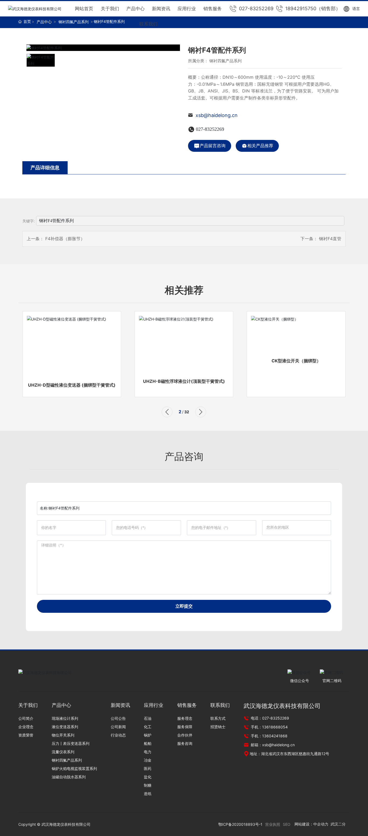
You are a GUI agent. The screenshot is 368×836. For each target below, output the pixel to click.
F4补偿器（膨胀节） (65, 238)
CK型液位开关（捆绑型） (296, 360)
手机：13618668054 (269, 727)
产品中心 (44, 21)
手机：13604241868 (268, 736)
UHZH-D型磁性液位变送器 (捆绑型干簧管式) (72, 385)
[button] (167, 412)
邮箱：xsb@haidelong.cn (272, 744)
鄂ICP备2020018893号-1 (240, 824)
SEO (286, 824)
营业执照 (272, 824)
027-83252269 (256, 8)
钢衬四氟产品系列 (73, 21)
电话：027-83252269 (269, 718)
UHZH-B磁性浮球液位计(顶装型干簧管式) (184, 381)
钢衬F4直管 (330, 238)
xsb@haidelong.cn (217, 115)
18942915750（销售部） (313, 8)
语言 (356, 8)
